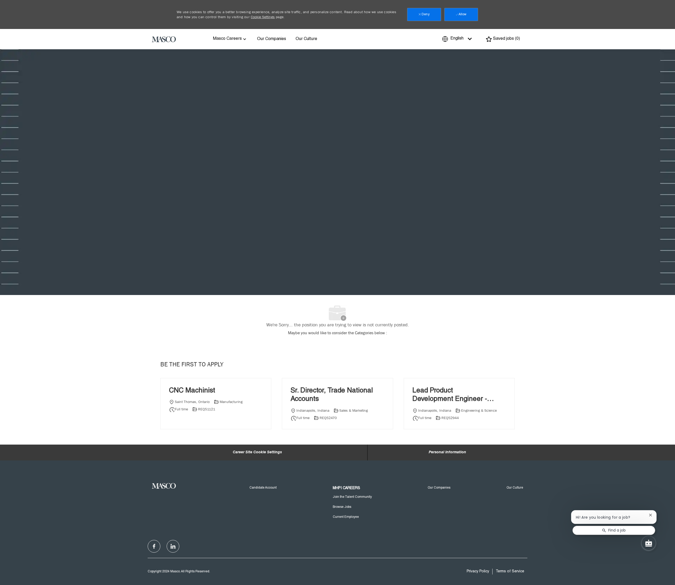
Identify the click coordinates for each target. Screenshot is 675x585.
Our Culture (306, 39)
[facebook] (154, 546)
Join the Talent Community (352, 497)
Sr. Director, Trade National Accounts (332, 395)
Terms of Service (510, 571)
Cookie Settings (263, 16)
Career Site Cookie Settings (257, 452)
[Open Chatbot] (648, 543)
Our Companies (271, 39)
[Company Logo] (164, 39)
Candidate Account (263, 487)
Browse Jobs (342, 507)
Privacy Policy (478, 571)
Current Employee (346, 517)
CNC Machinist (192, 390)
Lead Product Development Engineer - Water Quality (449, 395)
